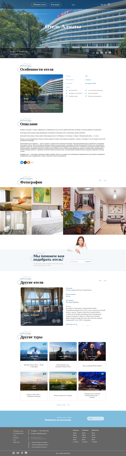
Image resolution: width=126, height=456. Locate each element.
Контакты (15, 437)
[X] (25, 162)
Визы (74, 439)
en (105, 4)
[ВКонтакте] (21, 162)
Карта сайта (16, 442)
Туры (74, 433)
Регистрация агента (18, 433)
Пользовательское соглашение (39, 442)
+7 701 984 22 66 (22, 52)
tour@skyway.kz (20, 54)
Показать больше (61, 404)
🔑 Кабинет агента (39, 4)
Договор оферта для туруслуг (39, 447)
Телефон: (13, 52)
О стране (75, 442)
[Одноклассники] (28, 162)
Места (75, 435)
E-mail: (12, 54)
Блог (14, 440)
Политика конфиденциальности (40, 444)
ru (102, 4)
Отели (75, 437)
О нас (14, 435)
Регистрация (55, 4)
